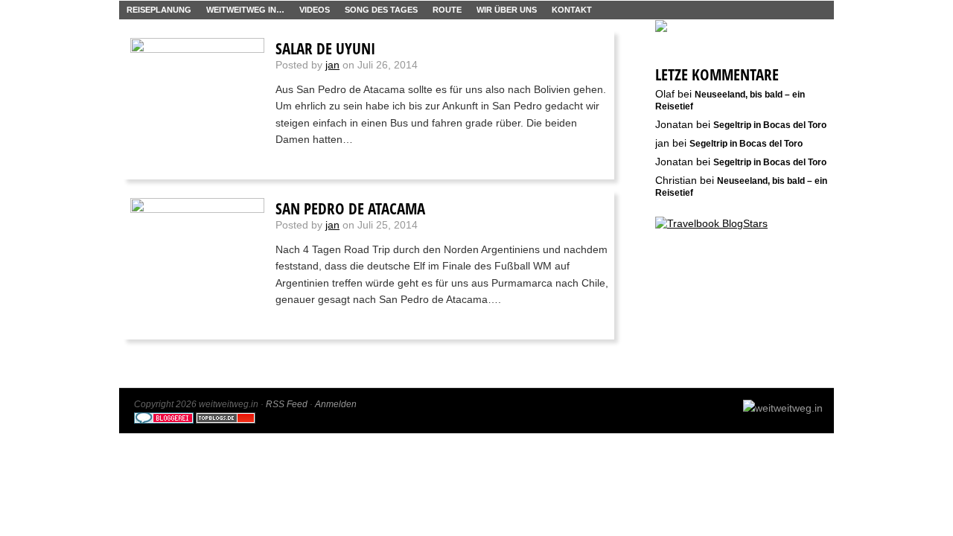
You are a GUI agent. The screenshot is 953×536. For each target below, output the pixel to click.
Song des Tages (381, 9)
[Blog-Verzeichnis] (164, 420)
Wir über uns (506, 9)
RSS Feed (286, 404)
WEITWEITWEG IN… (245, 9)
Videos (314, 9)
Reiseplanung (159, 9)
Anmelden (336, 404)
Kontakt (572, 9)
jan (332, 65)
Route (447, 9)
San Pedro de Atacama (350, 208)
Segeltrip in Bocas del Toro (769, 125)
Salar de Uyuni (325, 48)
